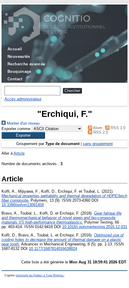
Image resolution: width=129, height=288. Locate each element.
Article (19, 153)
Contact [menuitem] (15, 79)
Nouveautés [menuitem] (19, 56)
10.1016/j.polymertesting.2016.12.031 (94, 226)
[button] (23, 135)
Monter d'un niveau (23, 123)
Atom (97, 128)
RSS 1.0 (117, 128)
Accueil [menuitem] (15, 49)
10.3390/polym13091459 (23, 205)
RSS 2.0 (100, 132)
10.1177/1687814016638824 (53, 248)
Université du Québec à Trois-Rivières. (40, 275)
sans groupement (98, 143)
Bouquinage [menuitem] (19, 71)
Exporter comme (16, 128)
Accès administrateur (22, 99)
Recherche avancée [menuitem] (26, 64)
